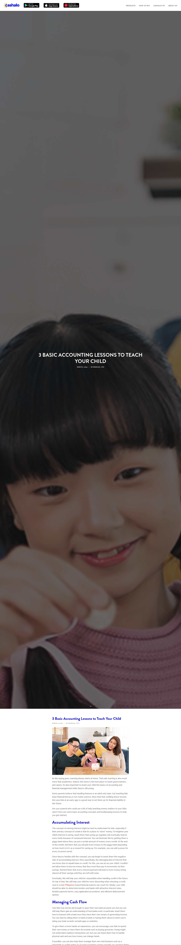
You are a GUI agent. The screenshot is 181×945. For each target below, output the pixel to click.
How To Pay (144, 5)
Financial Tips (98, 367)
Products (130, 5)
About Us (172, 5)
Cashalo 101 (159, 5)
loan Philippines (68, 885)
